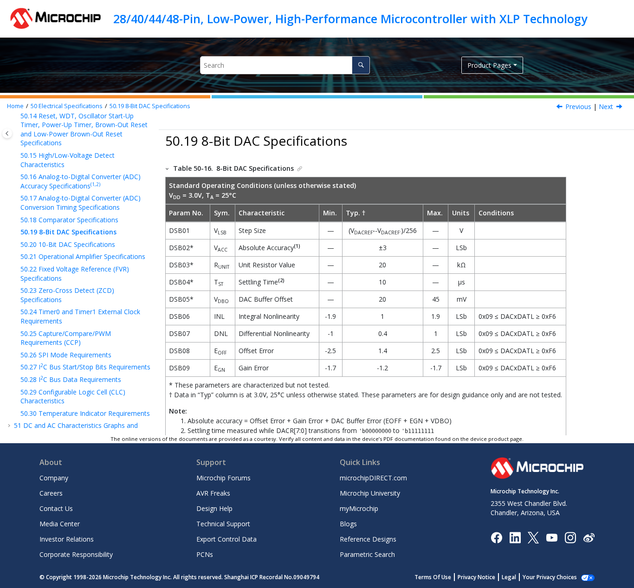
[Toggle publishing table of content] (7, 133)
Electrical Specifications (67, 106)
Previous (578, 106)
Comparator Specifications (69, 219)
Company (53, 477)
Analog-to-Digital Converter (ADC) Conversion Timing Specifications (80, 203)
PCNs (204, 554)
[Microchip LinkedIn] (515, 537)
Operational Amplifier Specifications (82, 256)
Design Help (214, 508)
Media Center (59, 523)
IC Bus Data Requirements (70, 379)
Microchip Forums (223, 477)
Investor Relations (66, 539)
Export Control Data (226, 539)
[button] (16, 155)
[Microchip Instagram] (570, 537)
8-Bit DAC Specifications (150, 106)
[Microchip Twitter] (533, 537)
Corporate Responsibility (76, 554)
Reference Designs (368, 539)
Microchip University (370, 493)
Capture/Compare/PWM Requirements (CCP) (65, 338)
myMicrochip (359, 508)
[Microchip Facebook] (496, 537)
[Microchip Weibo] (589, 537)
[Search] (361, 65)
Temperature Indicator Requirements (85, 413)
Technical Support (223, 523)
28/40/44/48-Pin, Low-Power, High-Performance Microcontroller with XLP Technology (350, 19)
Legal (509, 577)
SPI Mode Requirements (65, 354)
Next (606, 106)
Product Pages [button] (489, 65)
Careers (51, 493)
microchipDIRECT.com (373, 477)
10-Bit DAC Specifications (67, 244)
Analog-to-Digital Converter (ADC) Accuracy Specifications (80, 181)
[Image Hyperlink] (551, 537)
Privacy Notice (476, 577)
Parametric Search (367, 554)
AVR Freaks (213, 493)
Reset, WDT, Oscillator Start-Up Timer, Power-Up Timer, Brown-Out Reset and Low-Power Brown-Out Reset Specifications (84, 129)
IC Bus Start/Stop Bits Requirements (85, 366)
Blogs (348, 523)
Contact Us (56, 508)
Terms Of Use (432, 577)
